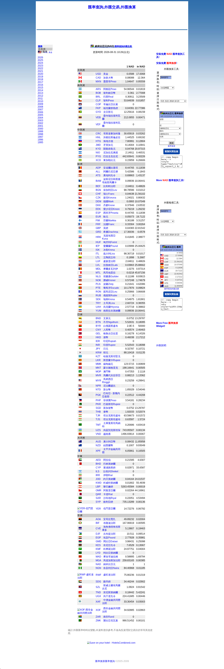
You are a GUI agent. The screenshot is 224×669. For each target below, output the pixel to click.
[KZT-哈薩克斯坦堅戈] (80, 356)
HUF (98, 242)
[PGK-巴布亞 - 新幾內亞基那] (80, 395)
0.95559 (140, 81)
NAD (98, 564)
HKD (98, 337)
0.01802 (129, 483)
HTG (98, 141)
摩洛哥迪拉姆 (110, 556)
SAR (98, 498)
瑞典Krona (109, 299)
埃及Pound (109, 537)
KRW (98, 352)
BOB (98, 93)
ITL (97, 253)
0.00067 (140, 434)
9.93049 (140, 445)
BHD (98, 463)
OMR (98, 490)
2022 (40, 68)
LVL (98, 265)
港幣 (105, 337)
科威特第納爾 (110, 483)
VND (98, 434)
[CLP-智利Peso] (80, 100)
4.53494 (140, 498)
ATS (98, 175)
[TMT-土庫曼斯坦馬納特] (80, 425)
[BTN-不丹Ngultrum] (80, 322)
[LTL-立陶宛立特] (80, 257)
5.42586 (129, 171)
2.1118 (141, 371)
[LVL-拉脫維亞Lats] (80, 265)
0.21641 (129, 284)
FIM (98, 220)
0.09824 (140, 288)
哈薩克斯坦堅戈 (111, 356)
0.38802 (140, 307)
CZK (98, 197)
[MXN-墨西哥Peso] (80, 81)
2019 (40, 76)
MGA (98, 560)
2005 (40, 115)
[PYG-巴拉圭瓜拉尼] (80, 156)
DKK (98, 205)
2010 (40, 101)
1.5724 (141, 419)
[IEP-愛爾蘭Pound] (80, 246)
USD (98, 74)
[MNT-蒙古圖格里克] (80, 368)
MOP (98, 371)
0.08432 (129, 441)
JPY (98, 348)
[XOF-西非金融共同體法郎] (85, 613)
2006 (40, 112)
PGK (98, 395)
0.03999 (129, 246)
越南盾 (107, 434)
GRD (98, 232)
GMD (98, 541)
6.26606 (140, 160)
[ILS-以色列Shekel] (80, 471)
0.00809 (140, 364)
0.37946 (129, 205)
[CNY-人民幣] (80, 330)
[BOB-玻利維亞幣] (80, 93)
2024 (40, 63)
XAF (98, 601)
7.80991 (129, 141)
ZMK (98, 620)
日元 (105, 348)
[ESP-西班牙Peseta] (80, 213)
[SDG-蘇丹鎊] (80, 581)
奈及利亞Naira (111, 568)
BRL (98, 96)
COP (98, 104)
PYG (98, 156)
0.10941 (140, 145)
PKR (98, 404)
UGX (98, 596)
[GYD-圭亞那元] (80, 112)
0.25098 (140, 541)
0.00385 (140, 560)
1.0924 (130, 587)
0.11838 (140, 167)
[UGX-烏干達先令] (80, 596)
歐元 (105, 216)
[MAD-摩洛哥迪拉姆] (80, 556)
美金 (50, 52)
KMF (98, 549)
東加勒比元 (109, 160)
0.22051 (129, 498)
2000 (40, 128)
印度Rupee (109, 345)
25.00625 (140, 246)
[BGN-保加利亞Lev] (80, 190)
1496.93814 (127, 434)
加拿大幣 (108, 77)
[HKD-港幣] (80, 337)
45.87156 (140, 272)
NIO (98, 152)
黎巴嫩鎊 (108, 486)
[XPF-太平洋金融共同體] (80, 451)
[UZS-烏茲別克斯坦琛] (80, 430)
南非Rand (108, 616)
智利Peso (108, 100)
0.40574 (129, 329)
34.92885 (129, 610)
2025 (40, 60)
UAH (98, 307)
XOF (98, 610)
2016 (40, 85)
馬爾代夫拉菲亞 (111, 375)
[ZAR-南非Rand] (80, 617)
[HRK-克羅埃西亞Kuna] (80, 237)
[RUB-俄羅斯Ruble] (80, 295)
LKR (98, 360)
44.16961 (140, 490)
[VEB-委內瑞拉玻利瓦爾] (80, 117)
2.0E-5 (130, 326)
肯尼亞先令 (109, 545)
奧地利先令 (109, 175)
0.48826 (140, 186)
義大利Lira (109, 253)
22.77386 (140, 108)
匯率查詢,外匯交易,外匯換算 (112, 7)
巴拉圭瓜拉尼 (110, 156)
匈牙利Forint (110, 242)
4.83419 (140, 425)
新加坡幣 (108, 408)
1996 (40, 139)
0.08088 (129, 77)
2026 (40, 57)
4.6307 (141, 460)
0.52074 (140, 411)
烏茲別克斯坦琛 (111, 430)
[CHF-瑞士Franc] (80, 194)
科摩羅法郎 (109, 549)
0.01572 (140, 415)
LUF (98, 261)
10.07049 (140, 201)
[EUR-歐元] (80, 216)
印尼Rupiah (109, 341)
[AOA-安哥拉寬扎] (80, 519)
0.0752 (130, 318)
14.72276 (129, 508)
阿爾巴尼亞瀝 (110, 171)
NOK (98, 280)
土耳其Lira (109, 303)
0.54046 (140, 389)
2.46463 (140, 329)
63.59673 (129, 415)
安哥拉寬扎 (109, 519)
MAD (98, 556)
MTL (98, 272)
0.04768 (129, 148)
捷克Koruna (109, 197)
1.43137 (140, 175)
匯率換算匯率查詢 (105, 661)
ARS (98, 89)
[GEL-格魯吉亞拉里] (80, 333)
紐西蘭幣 (108, 445)
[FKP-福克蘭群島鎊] (80, 108)
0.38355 (140, 303)
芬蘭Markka (109, 220)
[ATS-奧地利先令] (80, 175)
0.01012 (140, 190)
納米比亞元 (109, 564)
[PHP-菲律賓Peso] (80, 400)
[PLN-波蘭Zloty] (80, 284)
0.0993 (130, 201)
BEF (98, 186)
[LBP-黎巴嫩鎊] (80, 486)
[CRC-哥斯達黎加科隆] (80, 133)
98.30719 (129, 253)
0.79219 (129, 209)
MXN (98, 81)
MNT (98, 367)
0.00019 (140, 486)
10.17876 (129, 288)
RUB (98, 295)
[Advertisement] (131, 22)
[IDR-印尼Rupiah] (80, 341)
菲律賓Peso (109, 400)
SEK (98, 299)
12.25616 (129, 112)
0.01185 (140, 568)
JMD (98, 145)
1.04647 (129, 81)
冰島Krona (109, 250)
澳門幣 (107, 371)
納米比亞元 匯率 (173, 247)
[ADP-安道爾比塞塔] (80, 168)
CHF (98, 194)
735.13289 (128, 502)
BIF (98, 523)
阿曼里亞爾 (109, 490)
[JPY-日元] (80, 349)
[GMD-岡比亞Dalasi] (80, 541)
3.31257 (140, 220)
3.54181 (129, 400)
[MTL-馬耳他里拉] (80, 272)
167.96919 (128, 523)
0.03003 (140, 601)
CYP (98, 467)
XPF (98, 451)
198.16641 (128, 367)
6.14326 (140, 333)
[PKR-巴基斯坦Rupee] (80, 404)
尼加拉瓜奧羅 (110, 152)
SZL (98, 587)
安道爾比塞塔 (110, 167)
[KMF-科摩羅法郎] (80, 549)
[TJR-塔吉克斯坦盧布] (80, 415)
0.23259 (129, 380)
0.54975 (129, 299)
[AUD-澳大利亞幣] (80, 441)
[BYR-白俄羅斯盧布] (80, 326)
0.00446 (140, 596)
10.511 (130, 533)
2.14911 (129, 152)
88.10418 (129, 352)
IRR (98, 475)
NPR (98, 385)
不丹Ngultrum (110, 322)
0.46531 (140, 152)
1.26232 (140, 209)
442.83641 (128, 156)
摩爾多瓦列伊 (110, 269)
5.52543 (129, 345)
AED (98, 460)
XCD (98, 160)
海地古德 (108, 141)
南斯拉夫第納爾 (111, 310)
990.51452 (128, 620)
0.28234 (140, 400)
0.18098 (140, 345)
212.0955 (129, 117)
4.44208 (140, 395)
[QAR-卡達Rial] (80, 494)
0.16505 (140, 451)
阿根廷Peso (109, 89)
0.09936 (129, 181)
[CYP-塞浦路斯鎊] (80, 467)
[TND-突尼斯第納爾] (80, 592)
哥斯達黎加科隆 (111, 133)
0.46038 (129, 337)
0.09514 (140, 533)
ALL (98, 171)
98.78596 (129, 190)
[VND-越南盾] (80, 434)
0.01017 (140, 253)
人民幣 (107, 329)
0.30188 (129, 220)
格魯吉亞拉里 (110, 333)
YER (98, 508)
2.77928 (129, 537)
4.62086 (140, 284)
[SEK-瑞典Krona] (80, 299)
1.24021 (129, 197)
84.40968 (129, 568)
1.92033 (129, 411)
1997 (40, 137)
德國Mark (108, 201)
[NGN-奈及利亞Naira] (80, 568)
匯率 (40, 46)
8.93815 (140, 276)
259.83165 (128, 560)
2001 (40, 126)
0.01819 (140, 89)
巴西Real (108, 96)
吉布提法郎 (109, 533)
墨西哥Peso (109, 81)
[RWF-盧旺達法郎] (85, 577)
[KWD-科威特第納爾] (80, 483)
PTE (98, 288)
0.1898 (130, 257)
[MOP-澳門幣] (80, 371)
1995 (40, 142)
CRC (98, 133)
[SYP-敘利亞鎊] (80, 502)
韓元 (105, 352)
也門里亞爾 (109, 508)
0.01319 (140, 575)
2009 (40, 104)
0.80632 (140, 197)
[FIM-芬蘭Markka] (80, 220)
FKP (98, 108)
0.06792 (140, 508)
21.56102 (140, 194)
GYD (98, 112)
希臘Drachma (110, 232)
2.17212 (140, 337)
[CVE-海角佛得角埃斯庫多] (80, 528)
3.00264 (140, 224)
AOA (98, 519)
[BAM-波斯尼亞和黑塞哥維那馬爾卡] (80, 181)
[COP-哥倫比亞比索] (80, 104)
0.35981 (140, 537)
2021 (40, 71)
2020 (40, 74)
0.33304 (129, 224)
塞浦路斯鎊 (109, 467)
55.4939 (140, 483)
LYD (98, 553)
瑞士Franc (108, 194)
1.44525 (129, 137)
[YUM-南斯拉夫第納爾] (80, 311)
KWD (98, 483)
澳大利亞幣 (109, 441)
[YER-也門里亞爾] (85, 511)
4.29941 (140, 380)
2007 (40, 109)
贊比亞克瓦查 (110, 620)
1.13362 (140, 375)
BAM (98, 181)
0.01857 (140, 100)
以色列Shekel (110, 471)
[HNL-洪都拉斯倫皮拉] (80, 137)
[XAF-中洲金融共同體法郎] (80, 601)
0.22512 (129, 395)
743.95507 (128, 430)
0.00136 (140, 502)
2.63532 (140, 205)
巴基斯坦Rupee (111, 404)
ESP (98, 213)
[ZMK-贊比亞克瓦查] (80, 620)
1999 (40, 131)
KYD (98, 148)
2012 (40, 96)
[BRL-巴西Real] (80, 97)
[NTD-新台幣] (80, 389)
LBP (98, 486)
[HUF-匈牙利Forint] (80, 242)
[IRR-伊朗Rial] (80, 475)
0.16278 (129, 333)
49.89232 (129, 519)
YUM (98, 310)
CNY (98, 329)
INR (98, 345)
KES (98, 545)
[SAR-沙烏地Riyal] (80, 498)
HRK (98, 237)
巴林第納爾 (109, 463)
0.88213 (129, 375)
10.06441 (140, 181)
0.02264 (129, 490)
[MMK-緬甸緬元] (80, 364)
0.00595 (140, 523)
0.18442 (129, 592)
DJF (98, 533)
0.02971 (129, 467)
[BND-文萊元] (80, 318)
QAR (98, 494)
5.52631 (129, 322)
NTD (98, 389)
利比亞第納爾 (110, 553)
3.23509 (140, 96)
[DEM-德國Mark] (80, 201)
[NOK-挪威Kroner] (80, 280)
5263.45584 (127, 486)
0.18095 (140, 322)
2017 (40, 82)
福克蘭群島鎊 (110, 108)
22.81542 (140, 228)
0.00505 (140, 367)
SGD (98, 408)
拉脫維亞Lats (110, 265)
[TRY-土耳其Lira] (80, 303)
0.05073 (129, 216)
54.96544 (129, 89)
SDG (98, 581)
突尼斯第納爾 (110, 592)
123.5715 (129, 364)
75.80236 (129, 575)
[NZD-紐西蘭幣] (80, 445)
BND (98, 318)
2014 (40, 90)
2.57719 (129, 307)
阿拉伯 (107, 460)
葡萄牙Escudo (111, 288)
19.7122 (140, 216)
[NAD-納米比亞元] (80, 564)
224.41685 (128, 596)
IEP (98, 246)
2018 (40, 79)
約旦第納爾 (109, 479)
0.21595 (129, 460)
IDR (98, 341)
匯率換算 (171, 146)
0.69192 (140, 137)
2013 (40, 93)
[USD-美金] (80, 74)
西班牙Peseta (110, 213)
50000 (141, 326)
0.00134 (140, 430)
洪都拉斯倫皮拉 (111, 137)
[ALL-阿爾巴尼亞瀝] (80, 171)
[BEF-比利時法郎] (80, 186)
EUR (98, 216)
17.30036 (129, 232)
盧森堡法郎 (109, 261)
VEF (98, 124)
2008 (40, 106)
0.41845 (129, 237)
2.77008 (140, 93)
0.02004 (140, 519)
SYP (98, 502)
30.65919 (129, 133)
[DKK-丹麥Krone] (80, 205)
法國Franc (108, 224)
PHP (98, 400)
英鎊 (105, 228)
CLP (98, 100)
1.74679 (140, 280)
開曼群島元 (109, 148)
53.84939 (129, 100)
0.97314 (140, 269)
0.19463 (140, 528)
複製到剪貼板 (171, 151)
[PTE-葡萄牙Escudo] (80, 288)
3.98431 (129, 541)
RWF (98, 575)
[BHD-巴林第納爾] (80, 464)
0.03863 (129, 265)
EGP (98, 537)
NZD (98, 445)
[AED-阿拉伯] (80, 460)
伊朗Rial (108, 475)
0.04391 (129, 108)
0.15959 (129, 160)
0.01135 (140, 352)
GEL (98, 333)
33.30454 (129, 601)
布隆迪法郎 (109, 523)
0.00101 (140, 620)
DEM (98, 201)
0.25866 (129, 291)
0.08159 (140, 112)
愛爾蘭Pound (110, 246)
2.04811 (129, 186)
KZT (98, 356)
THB (98, 411)
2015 (40, 87)
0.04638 (129, 194)
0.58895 (129, 556)
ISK (98, 250)
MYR (98, 380)
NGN (98, 568)
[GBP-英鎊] (80, 228)
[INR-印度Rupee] (80, 345)
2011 (40, 98)
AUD (98, 441)
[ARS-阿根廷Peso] (80, 89)
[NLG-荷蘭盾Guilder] (80, 276)
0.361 (131, 93)
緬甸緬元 (108, 364)
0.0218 (130, 272)
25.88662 (140, 265)
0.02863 (140, 610)
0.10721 (140, 348)
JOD (98, 479)
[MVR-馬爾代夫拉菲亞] (80, 375)
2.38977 (140, 237)
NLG (98, 276)
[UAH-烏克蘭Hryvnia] (80, 307)
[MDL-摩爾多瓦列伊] (80, 269)
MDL (98, 269)
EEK (98, 209)
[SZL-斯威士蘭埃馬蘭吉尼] (80, 587)
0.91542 (140, 587)
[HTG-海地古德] (80, 141)
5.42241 (140, 592)
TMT (98, 425)
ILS (97, 471)
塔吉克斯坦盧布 (111, 415)
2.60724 (129, 303)
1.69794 (140, 556)
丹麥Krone (109, 205)
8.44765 (129, 167)
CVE (98, 528)
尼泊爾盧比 (109, 385)
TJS (98, 419)
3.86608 (140, 291)
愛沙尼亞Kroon (111, 209)
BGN (98, 190)
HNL (98, 137)
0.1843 (141, 171)
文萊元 (107, 318)
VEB (98, 117)
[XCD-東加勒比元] (80, 160)
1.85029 (129, 389)
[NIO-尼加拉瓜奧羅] (80, 152)
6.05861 (129, 451)
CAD (98, 77)
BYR (98, 326)
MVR (98, 375)
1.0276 (130, 269)
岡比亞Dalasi (110, 541)
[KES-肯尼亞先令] (80, 545)
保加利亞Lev (110, 190)
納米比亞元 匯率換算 (173, 113)
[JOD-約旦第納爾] (80, 479)
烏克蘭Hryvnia (111, 307)
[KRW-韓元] (80, 352)
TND (98, 592)
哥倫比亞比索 (110, 104)
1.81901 (140, 299)
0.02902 (140, 581)
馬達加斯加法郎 (111, 560)
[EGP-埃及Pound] (80, 537)
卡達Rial (108, 494)
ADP (98, 167)
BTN (98, 322)
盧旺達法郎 (109, 574)
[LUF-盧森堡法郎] (80, 261)
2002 (40, 123)
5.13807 (129, 528)
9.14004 (129, 145)
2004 (40, 117)
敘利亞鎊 (108, 502)
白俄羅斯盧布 (110, 326)
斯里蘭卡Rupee (111, 360)
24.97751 (129, 549)
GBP (98, 228)
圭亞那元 (108, 112)
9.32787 (129, 348)
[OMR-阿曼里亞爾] (80, 490)
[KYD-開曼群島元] (80, 149)
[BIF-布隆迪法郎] (80, 523)
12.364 (141, 77)
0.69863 (129, 175)
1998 (40, 134)
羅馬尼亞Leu (110, 291)
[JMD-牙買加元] (80, 145)
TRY (98, 303)
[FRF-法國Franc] (80, 224)
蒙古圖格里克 (110, 367)
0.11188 (130, 276)
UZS (98, 430)
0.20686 (129, 425)
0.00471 (140, 117)
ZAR (98, 616)
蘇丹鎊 (107, 581)
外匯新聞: (161, 345)
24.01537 (140, 479)
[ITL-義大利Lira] (80, 253)
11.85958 (140, 441)
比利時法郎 (109, 186)
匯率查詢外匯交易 (113, 46)
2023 (40, 65)
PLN (98, 284)
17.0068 (140, 74)
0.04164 (129, 479)
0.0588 (130, 74)
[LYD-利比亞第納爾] (80, 553)
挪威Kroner (109, 280)
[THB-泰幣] (80, 412)
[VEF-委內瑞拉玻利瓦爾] (80, 124)
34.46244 (129, 581)
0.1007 (130, 445)
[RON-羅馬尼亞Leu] (80, 292)
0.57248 (129, 280)
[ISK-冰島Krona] (80, 250)
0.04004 (140, 549)
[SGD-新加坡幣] (80, 408)
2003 (40, 120)
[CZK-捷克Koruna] (80, 197)
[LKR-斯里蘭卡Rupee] (80, 360)
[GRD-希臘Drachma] (80, 232)
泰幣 (105, 411)
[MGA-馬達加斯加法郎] (80, 560)
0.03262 (140, 133)
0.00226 (140, 156)
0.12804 (140, 141)
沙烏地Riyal (109, 498)
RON (98, 291)
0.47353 (129, 371)
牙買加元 (108, 145)
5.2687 (141, 257)
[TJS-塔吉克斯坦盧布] (80, 419)
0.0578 (141, 232)
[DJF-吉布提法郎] (80, 534)
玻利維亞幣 (109, 93)
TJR (98, 415)
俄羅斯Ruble (110, 295)
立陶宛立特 (109, 257)
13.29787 (140, 318)
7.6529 (130, 545)
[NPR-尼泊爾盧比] (80, 386)
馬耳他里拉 (109, 272)
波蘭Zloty (108, 284)
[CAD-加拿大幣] (80, 78)
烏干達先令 (109, 596)
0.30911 (129, 96)
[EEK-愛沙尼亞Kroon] (80, 209)
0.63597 (129, 419)
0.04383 (129, 228)
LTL (98, 257)
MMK (98, 364)
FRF (98, 224)
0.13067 (140, 545)
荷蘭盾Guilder (111, 276)
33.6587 (140, 467)
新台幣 (107, 389)
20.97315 (140, 148)
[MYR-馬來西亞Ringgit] (80, 380)
